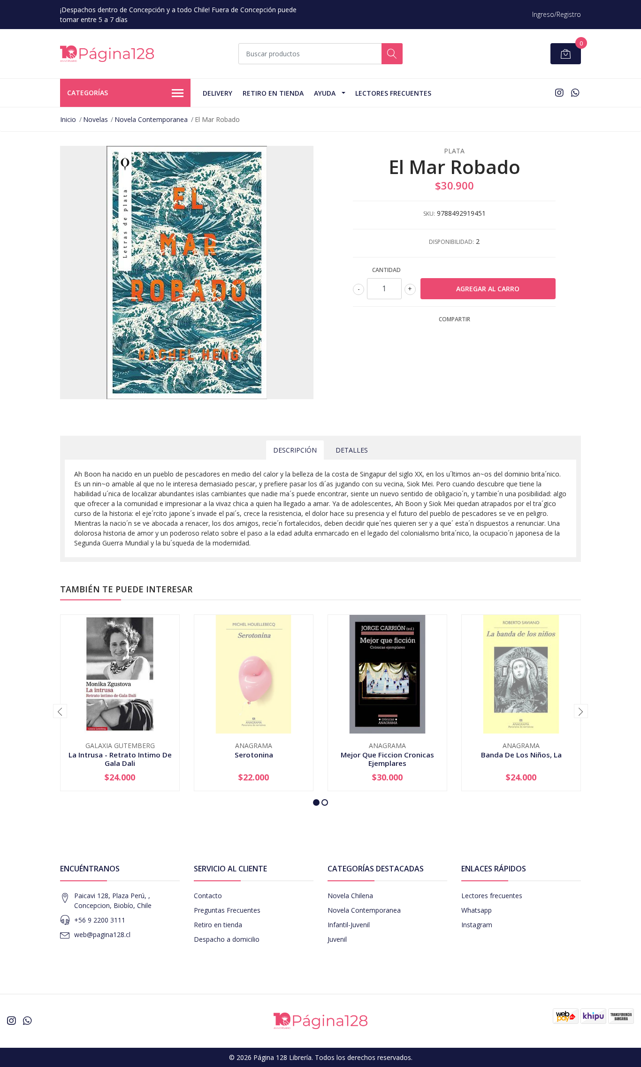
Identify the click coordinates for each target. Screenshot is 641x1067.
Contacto (208, 895)
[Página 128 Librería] (107, 53)
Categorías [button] (87, 92)
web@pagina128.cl (102, 934)
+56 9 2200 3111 (99, 920)
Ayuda (325, 93)
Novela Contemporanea (151, 119)
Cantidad (386, 270)
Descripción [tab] (295, 450)
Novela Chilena (350, 895)
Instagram (476, 924)
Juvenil (337, 939)
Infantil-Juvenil (349, 924)
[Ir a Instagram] (559, 92)
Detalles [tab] (352, 450)
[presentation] (60, 711)
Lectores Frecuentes (393, 93)
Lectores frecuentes (491, 895)
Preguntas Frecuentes (227, 910)
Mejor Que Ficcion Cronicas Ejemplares (387, 759)
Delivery (217, 93)
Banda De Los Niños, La (521, 754)
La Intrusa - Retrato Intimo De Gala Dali (120, 759)
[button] (316, 802)
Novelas (95, 119)
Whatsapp (476, 910)
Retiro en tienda (273, 93)
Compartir (454, 319)
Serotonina (254, 754)
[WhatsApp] (575, 92)
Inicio (68, 119)
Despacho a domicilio (226, 939)
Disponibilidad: (451, 242)
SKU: (429, 214)
